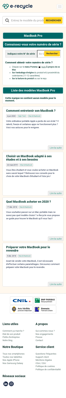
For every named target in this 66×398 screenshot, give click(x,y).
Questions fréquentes (46, 354)
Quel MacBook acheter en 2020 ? (28, 201)
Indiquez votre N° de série (21, 54)
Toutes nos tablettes (12, 357)
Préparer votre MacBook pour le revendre (28, 248)
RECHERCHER (53, 20)
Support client (42, 357)
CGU (44, 363)
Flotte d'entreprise (11, 337)
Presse (39, 337)
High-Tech (22, 116)
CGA (38, 363)
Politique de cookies (45, 366)
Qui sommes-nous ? (45, 331)
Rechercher (52, 53)
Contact (39, 340)
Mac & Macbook (34, 116)
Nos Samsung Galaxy (13, 363)
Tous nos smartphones (14, 354)
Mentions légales (44, 360)
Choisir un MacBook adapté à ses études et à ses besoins (29, 157)
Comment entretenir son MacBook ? (31, 110)
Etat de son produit (11, 334)
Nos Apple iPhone (11, 360)
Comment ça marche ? (13, 331)
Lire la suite (56, 147)
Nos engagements (44, 334)
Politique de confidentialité (48, 369)
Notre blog (7, 340)
